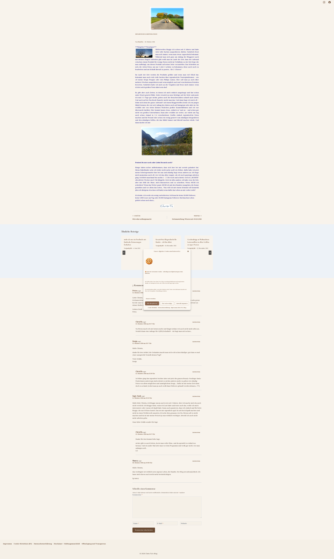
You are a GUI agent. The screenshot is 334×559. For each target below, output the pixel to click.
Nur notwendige (167, 303)
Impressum (7, 544)
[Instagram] (324, 2)
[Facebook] (329, 2)
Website (184, 523)
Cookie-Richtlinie (152, 307)
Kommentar (137, 495)
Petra (134, 291)
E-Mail (160, 523)
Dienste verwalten (151, 298)
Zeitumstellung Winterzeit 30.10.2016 (187, 217)
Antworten (196, 291)
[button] (188, 251)
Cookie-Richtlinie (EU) (23, 544)
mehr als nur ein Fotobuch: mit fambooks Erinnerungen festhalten (135, 242)
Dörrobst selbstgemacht (142, 217)
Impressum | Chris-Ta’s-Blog (178, 307)
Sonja (134, 341)
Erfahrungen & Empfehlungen (146, 34)
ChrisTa (140, 42)
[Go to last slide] (124, 253)
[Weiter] (210, 253)
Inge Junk (136, 396)
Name (136, 523)
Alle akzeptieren (152, 303)
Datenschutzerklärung (164, 307)
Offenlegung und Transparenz (94, 544)
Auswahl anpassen (182, 303)
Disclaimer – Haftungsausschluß (67, 544)
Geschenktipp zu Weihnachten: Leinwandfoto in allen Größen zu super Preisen (198, 242)
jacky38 (129, 248)
